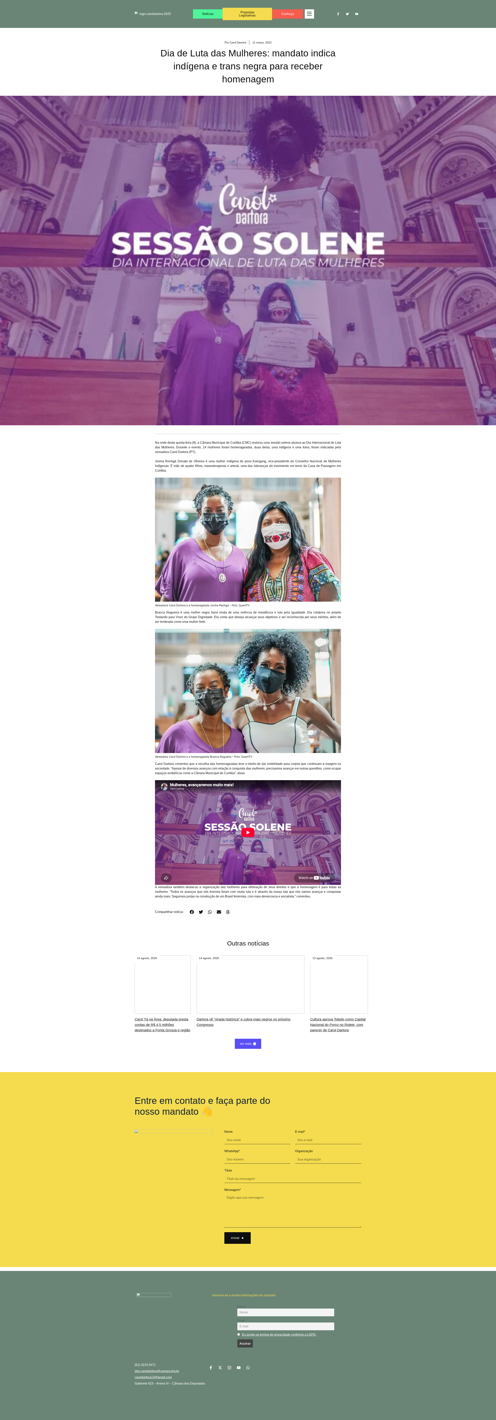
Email (240, 1320)
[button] (192, 912)
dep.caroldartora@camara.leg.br (157, 1371)
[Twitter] (347, 14)
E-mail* (300, 1131)
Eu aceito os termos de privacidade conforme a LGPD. (279, 1334)
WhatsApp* (232, 1151)
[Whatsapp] (248, 1368)
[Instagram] (229, 1368)
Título (228, 1170)
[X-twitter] (220, 1368)
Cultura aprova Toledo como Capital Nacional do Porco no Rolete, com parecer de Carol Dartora (338, 1024)
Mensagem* (232, 1189)
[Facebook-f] (338, 14)
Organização (304, 1151)
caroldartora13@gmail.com (153, 1377)
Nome (228, 1131)
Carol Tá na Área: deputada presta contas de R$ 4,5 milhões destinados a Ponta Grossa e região (162, 1024)
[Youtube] (356, 14)
